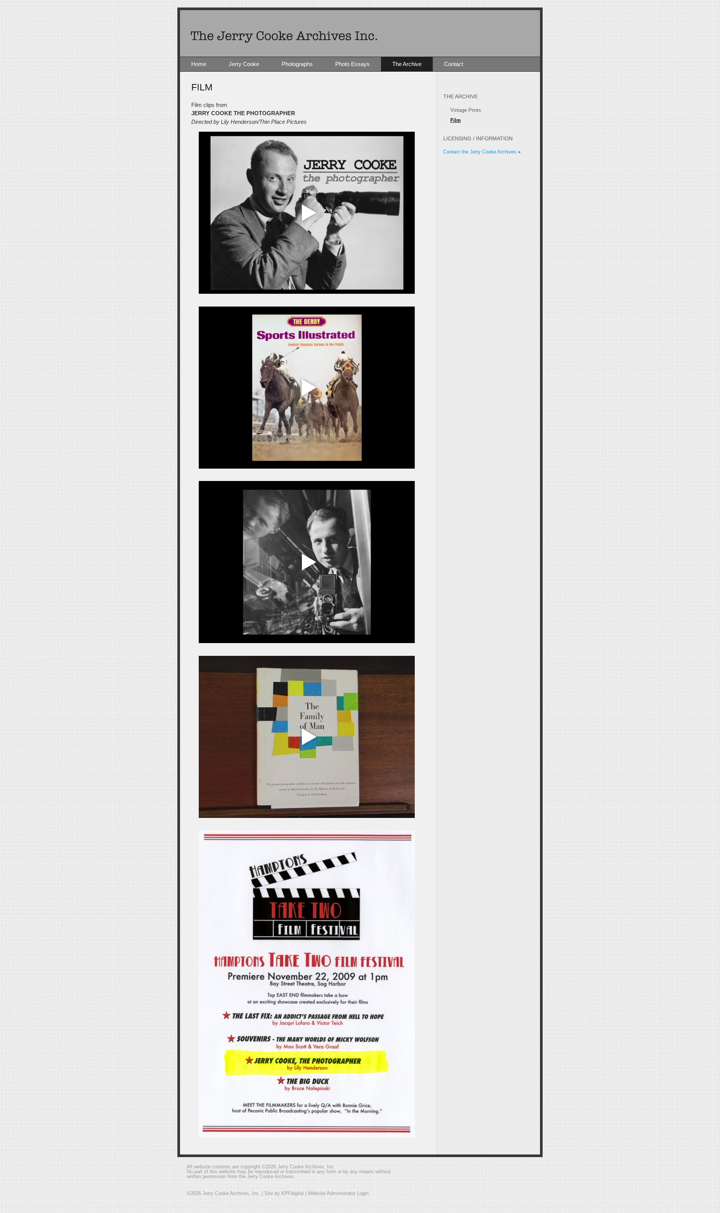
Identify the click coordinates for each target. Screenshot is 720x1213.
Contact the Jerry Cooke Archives (479, 152)
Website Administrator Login (338, 1193)
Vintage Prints (465, 110)
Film (455, 120)
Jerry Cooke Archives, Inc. (360, 33)
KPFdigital (292, 1193)
